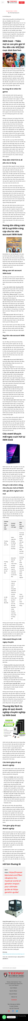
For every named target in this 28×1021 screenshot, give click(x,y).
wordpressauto (14, 12)
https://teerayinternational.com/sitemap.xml (13, 954)
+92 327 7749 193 (14, 1008)
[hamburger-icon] (2, 2)
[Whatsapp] (4, 1017)
